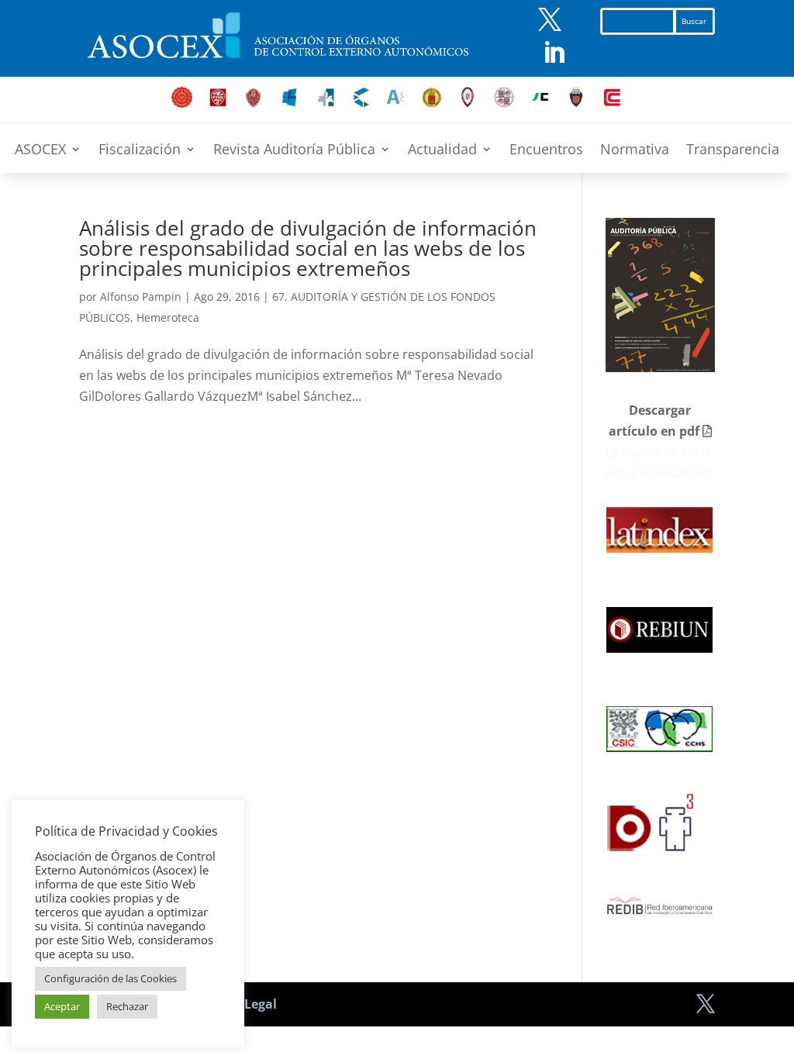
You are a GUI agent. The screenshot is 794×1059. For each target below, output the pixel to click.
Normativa (634, 150)
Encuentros (546, 150)
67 (278, 296)
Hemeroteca (167, 317)
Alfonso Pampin (140, 296)
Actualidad (442, 150)
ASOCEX (40, 150)
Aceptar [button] (62, 1006)
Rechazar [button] (127, 1006)
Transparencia (732, 150)
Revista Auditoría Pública (294, 150)
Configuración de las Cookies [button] (110, 978)
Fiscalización (139, 150)
